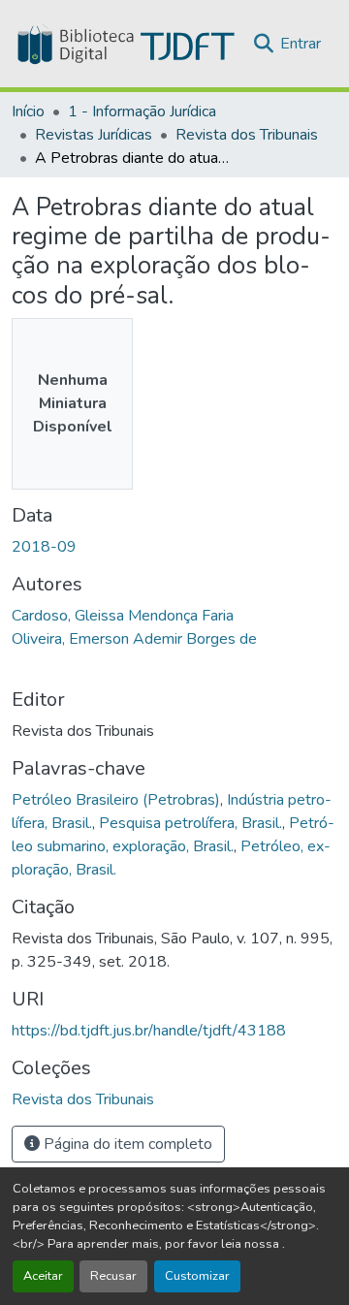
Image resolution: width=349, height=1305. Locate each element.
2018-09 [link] (44, 546)
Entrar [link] (300, 43)
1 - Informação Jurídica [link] (142, 111)
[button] (124, 43)
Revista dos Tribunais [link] (246, 134)
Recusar (113, 1276)
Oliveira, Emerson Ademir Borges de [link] (134, 639)
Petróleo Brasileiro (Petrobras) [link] (116, 800)
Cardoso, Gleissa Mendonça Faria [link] (123, 615)
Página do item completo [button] (126, 1144)
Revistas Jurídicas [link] (93, 134)
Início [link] (28, 111)
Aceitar (43, 1276)
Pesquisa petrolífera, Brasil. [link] (190, 823)
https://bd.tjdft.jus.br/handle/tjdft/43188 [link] (149, 1030)
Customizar (197, 1276)
